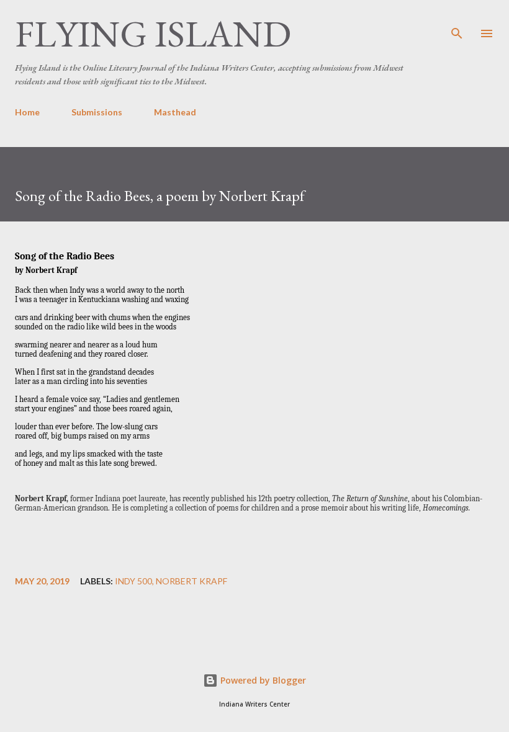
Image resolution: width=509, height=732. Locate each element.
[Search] (456, 22)
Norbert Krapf (191, 581)
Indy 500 (133, 581)
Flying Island (153, 33)
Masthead (175, 112)
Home (27, 112)
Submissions (96, 112)
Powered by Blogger (262, 680)
